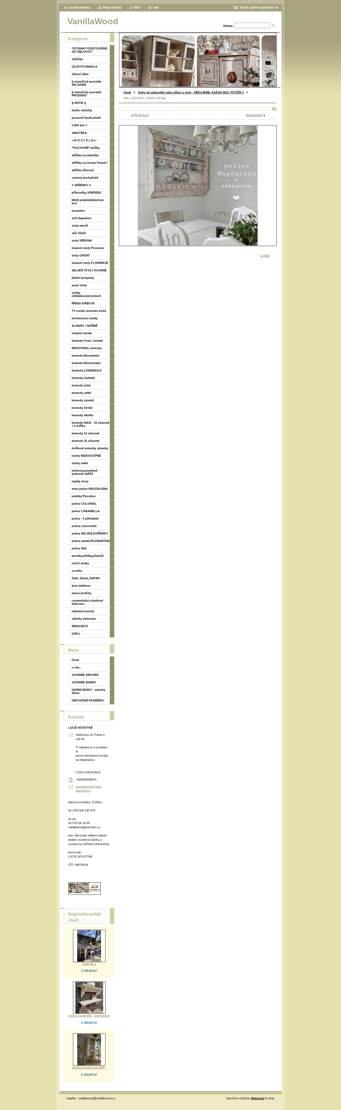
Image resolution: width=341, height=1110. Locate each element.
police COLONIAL (84, 503)
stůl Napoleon (81, 218)
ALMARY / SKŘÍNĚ (85, 325)
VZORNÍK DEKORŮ (85, 674)
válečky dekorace (84, 618)
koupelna (78, 210)
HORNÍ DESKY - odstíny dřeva (88, 691)
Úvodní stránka (79, 7)
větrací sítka (80, 74)
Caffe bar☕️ (80, 125)
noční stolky (80, 563)
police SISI (79, 548)
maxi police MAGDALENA (90, 488)
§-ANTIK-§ (79, 102)
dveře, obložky (82, 110)
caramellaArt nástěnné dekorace (87, 602)
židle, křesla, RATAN (86, 578)
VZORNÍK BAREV (84, 682)
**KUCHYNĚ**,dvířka (86, 147)
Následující (254, 115)
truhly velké (80, 463)
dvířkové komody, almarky (90, 448)
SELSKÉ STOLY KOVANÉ (89, 270)
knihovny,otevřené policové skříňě (85, 472)
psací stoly (79, 285)
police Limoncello (84, 526)
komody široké (82, 407)
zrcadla (77, 570)
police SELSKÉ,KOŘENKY (90, 533)
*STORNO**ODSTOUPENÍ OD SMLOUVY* (89, 50)
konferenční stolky (85, 318)
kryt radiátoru (81, 585)
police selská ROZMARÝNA (91, 540)
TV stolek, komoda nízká (89, 310)
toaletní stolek (82, 333)
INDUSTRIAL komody (87, 348)
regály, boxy (80, 481)
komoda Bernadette (85, 355)
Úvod (127, 92)
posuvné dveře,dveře (86, 117)
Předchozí (141, 115)
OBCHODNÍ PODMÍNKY (88, 700)
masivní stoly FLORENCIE (90, 262)
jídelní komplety (83, 277)
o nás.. (76, 667)
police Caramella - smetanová (89, 1015)
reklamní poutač (83, 611)
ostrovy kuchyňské (85, 177)
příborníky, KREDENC (87, 192)
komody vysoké (83, 400)
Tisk (156, 7)
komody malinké (83, 377)
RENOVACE (80, 626)
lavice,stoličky (81, 593)
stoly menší (80, 225)
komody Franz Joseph (87, 340)
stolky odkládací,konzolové (86, 294)
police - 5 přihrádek (85, 518)
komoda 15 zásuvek (85, 440)
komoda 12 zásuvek (85, 433)
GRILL (76, 633)
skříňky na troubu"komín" (90, 162)
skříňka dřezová (83, 170)
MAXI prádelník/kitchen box (88, 201)
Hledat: (228, 25)
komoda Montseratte (86, 363)
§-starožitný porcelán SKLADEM (87, 83)
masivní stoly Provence (88, 248)
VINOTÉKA (79, 132)
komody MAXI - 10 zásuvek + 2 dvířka (90, 424)
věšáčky (77, 59)
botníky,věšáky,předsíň (88, 555)
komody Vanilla (82, 415)
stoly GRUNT (81, 255)
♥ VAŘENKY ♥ (81, 185)
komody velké (81, 392)
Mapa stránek (112, 7)
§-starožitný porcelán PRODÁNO (87, 94)
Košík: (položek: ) (259, 7)
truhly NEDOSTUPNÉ (86, 455)
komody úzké (81, 385)
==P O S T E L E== (84, 140)
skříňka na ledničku (85, 155)
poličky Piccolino (84, 496)
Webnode (257, 1098)
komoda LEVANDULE (87, 370)
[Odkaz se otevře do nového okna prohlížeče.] (198, 185)
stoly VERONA (82, 240)
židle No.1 (89, 964)
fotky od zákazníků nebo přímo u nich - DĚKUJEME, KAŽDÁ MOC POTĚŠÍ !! (191, 92)
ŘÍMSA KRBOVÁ (83, 303)
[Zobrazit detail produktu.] (89, 946)
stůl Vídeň (79, 233)
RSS (137, 7)
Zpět (266, 256)
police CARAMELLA (86, 511)
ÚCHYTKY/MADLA (84, 66)
